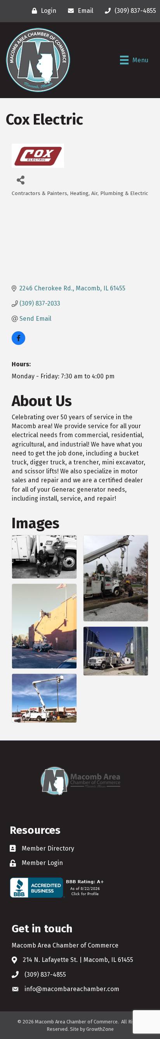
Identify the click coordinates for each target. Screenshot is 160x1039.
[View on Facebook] (18, 342)
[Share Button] (20, 179)
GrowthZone (100, 1029)
